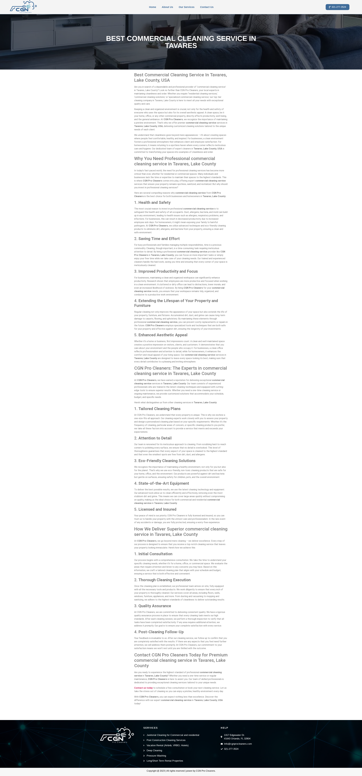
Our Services (186, 7)
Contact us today (143, 688)
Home (152, 7)
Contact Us (207, 7)
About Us (167, 7)
